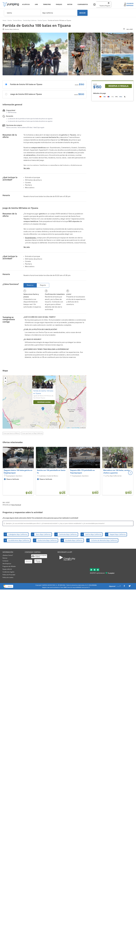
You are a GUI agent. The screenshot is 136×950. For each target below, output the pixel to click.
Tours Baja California (43, 534)
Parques (59, 4)
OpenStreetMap (76, 428)
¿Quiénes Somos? (8, 555)
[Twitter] (129, 587)
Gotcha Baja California (93, 534)
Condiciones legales (8, 572)
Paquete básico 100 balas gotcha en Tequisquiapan (18, 471)
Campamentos (82, 4)
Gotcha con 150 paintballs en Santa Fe (51, 471)
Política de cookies (8, 577)
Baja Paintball (16, 505)
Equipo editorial (7, 569)
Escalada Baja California (73, 540)
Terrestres (46, 4)
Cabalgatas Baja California (17, 534)
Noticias (5, 558)
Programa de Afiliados (9, 566)
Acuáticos (25, 4)
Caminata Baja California (68, 534)
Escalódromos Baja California (18, 540)
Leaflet (68, 428)
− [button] (5, 381)
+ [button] (5, 378)
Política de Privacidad (9, 575)
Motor (69, 4)
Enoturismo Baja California (47, 540)
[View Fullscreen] (5, 386)
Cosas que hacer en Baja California (32, 433)
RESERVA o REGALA (118, 85)
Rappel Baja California (118, 534)
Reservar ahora (44, 402)
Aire (36, 4)
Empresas (129, 5)
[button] (130, 473)
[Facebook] (124, 587)
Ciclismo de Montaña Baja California (104, 540)
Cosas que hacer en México (11, 433)
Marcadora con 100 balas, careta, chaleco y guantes (116, 471)
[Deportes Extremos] (10, 4)
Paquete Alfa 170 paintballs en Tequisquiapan (82, 471)
